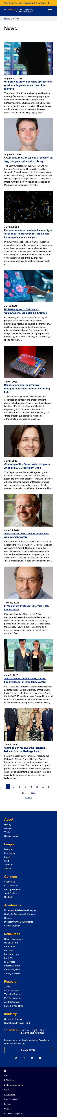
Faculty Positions (12, 889)
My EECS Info (11, 942)
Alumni (7, 868)
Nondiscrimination (12, 1099)
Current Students (12, 925)
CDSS (6, 1090)
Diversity (8, 828)
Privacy (7, 1104)
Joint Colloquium (12, 1002)
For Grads (9, 950)
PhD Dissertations (12, 998)
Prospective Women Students (18, 921)
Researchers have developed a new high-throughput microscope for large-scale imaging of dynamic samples (28, 234)
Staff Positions (11, 893)
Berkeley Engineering (13, 1085)
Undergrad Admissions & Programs (21, 910)
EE (5, 1070)
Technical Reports (13, 994)
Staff (6, 861)
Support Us (9, 881)
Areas (7, 986)
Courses (8, 918)
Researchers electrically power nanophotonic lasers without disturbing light (27, 388)
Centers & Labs (11, 990)
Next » (29, 797)
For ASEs (8, 958)
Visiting (7, 832)
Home (7, 18)
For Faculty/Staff (12, 969)
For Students (10, 946)
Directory (8, 849)
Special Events (11, 836)
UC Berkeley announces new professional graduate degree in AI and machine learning (28, 85)
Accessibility (9, 1094)
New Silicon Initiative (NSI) (17, 1023)
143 (33, 792)
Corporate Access (13, 1019)
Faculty (7, 857)
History (7, 824)
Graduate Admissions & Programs (20, 914)
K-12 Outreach (11, 885)
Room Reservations (13, 939)
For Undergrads (11, 954)
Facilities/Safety (12, 965)
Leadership (9, 853)
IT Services (9, 961)
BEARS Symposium (13, 1005)
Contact (8, 897)
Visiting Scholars (12, 973)
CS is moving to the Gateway (33, 3)
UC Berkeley (9, 1080)
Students (8, 864)
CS (5, 1075)
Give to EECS (28, 1050)
